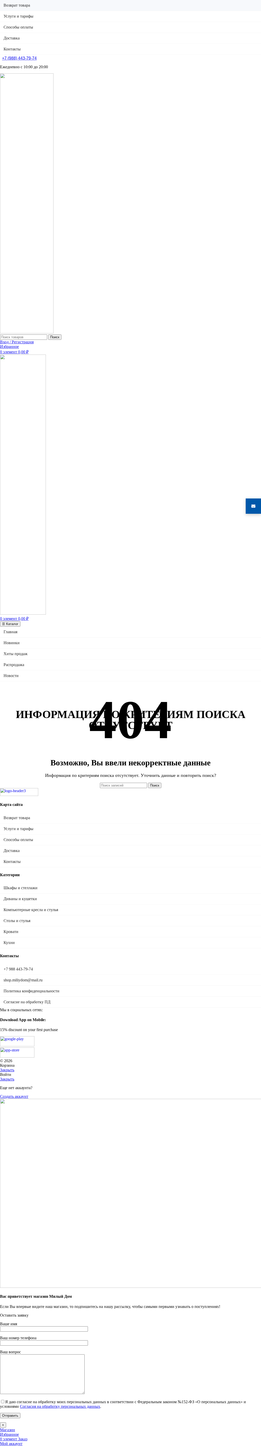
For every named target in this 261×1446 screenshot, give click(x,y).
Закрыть (7, 1070)
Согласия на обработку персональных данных (60, 1406)
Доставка (12, 850)
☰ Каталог (10, 624)
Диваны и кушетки (20, 899)
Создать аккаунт (14, 1096)
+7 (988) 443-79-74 (19, 58)
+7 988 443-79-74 (18, 969)
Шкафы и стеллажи (20, 888)
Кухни (9, 942)
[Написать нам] (253, 506)
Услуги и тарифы (18, 829)
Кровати (11, 931)
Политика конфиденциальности (31, 991)
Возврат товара (17, 818)
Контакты (12, 861)
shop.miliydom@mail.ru (23, 980)
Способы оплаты (18, 839)
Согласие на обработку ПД (27, 1002)
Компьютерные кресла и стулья (31, 910)
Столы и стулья (17, 920)
